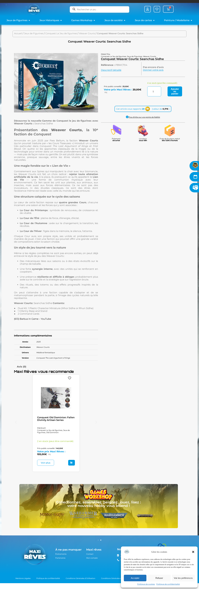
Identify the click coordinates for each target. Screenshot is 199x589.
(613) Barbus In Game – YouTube (32, 319)
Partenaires (60, 558)
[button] (193, 551)
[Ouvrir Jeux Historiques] (61, 20)
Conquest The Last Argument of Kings (53, 358)
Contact (89, 554)
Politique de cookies (146, 584)
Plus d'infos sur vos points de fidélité (144, 117)
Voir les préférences (183, 578)
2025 (38, 342)
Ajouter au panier (175, 91)
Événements (60, 554)
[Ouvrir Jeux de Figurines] (29, 20)
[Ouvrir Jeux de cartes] (154, 20)
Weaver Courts (87, 33)
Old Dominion (52, 432)
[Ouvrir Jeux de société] (124, 20)
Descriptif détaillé (111, 70)
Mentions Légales (23, 578)
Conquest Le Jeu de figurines (61, 33)
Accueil (18, 33)
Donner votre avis (153, 70)
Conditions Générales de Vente (114, 578)
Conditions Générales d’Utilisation (80, 578)
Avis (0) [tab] (21, 366)
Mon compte (92, 558)
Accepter (135, 578)
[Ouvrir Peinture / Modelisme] (191, 20)
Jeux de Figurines (33, 33)
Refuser (159, 578)
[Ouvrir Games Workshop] (94, 20)
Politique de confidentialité (168, 584)
